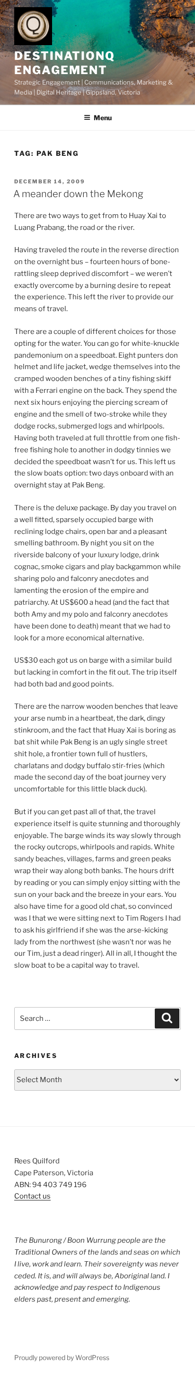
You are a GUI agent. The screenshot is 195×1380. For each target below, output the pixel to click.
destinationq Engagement (64, 63)
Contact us (32, 1196)
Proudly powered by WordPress (61, 1357)
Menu (103, 118)
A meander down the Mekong (78, 194)
